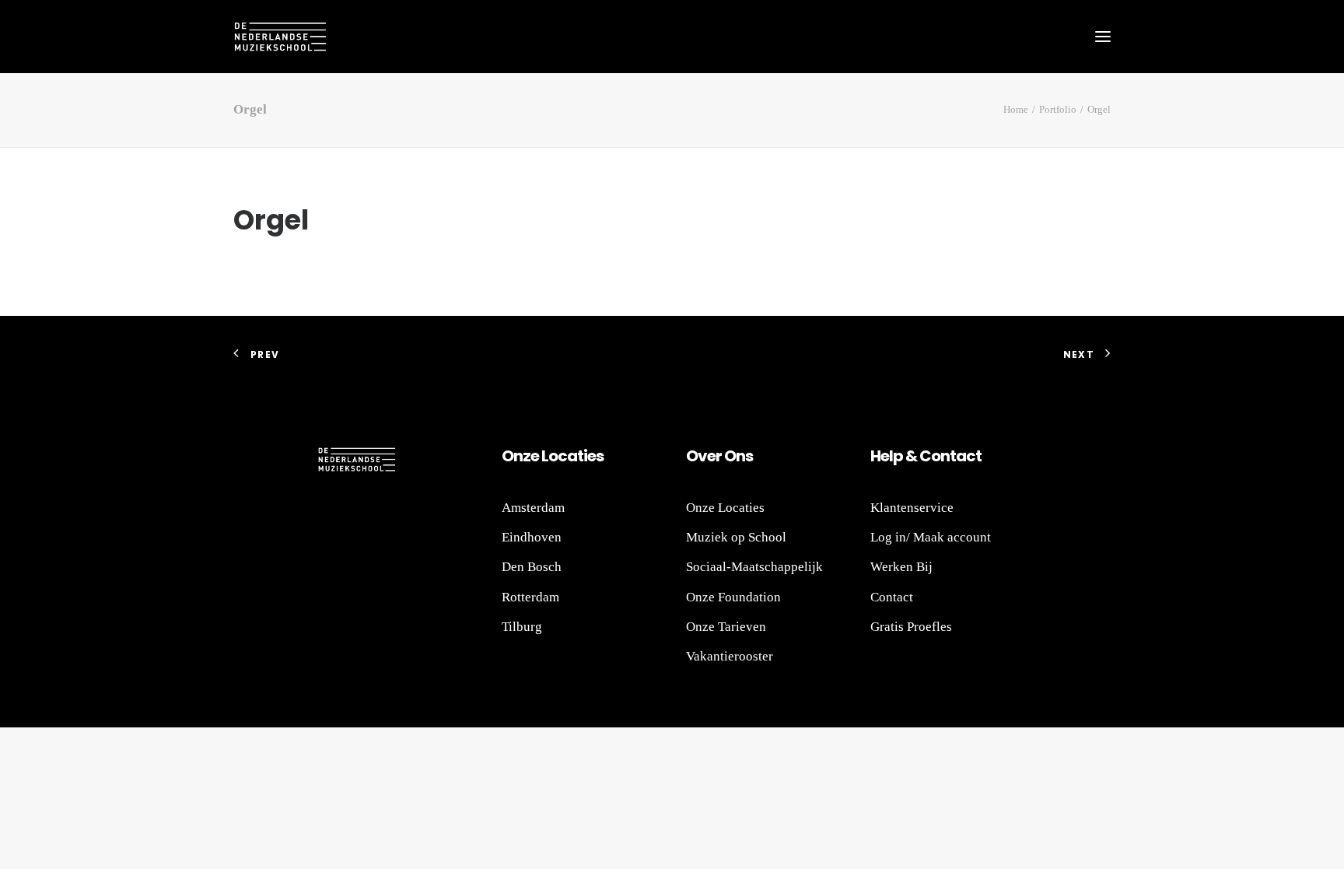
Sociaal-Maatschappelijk (754, 566)
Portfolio (1057, 109)
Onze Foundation (733, 597)
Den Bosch (532, 566)
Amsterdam (533, 507)
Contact (891, 597)
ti (582, 456)
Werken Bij (901, 566)
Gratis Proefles (911, 626)
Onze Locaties (725, 507)
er (714, 456)
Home (1015, 109)
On (512, 456)
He (879, 456)
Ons (737, 456)
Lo (549, 456)
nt (948, 456)
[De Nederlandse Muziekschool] (280, 36)
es (595, 456)
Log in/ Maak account (930, 537)
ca (567, 456)
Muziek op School (736, 537)
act (969, 456)
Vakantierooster (729, 656)
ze (531, 456)
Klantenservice (912, 507)
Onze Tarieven (726, 626)
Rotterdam (530, 597)
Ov (696, 456)
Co (929, 456)
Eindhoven (532, 537)
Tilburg (522, 626)
